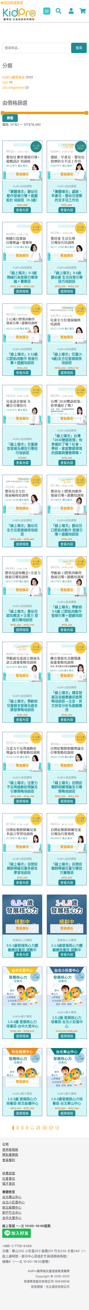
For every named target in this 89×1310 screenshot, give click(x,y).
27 (51, 1128)
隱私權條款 (10, 1155)
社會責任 (8, 1178)
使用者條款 (10, 1149)
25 (38, 1128)
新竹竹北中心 (11, 1212)
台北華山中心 (11, 1197)
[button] (47, 11)
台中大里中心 (11, 1218)
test (5, 82)
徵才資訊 (8, 1183)
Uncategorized (13, 87)
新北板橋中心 (11, 1207)
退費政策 (8, 1173)
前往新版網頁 (13, 2)
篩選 (10, 118)
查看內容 (22, 210)
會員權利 (8, 1160)
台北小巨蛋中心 (13, 1202)
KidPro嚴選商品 (13, 77)
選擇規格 (22, 291)
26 (45, 1128)
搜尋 (79, 48)
